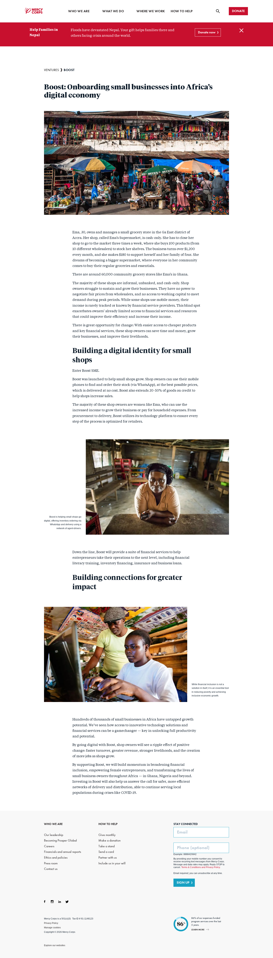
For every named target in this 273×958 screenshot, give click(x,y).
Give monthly (107, 835)
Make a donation (109, 840)
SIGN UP (183, 882)
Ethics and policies (55, 857)
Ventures (51, 70)
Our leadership (53, 835)
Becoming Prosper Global (60, 840)
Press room (51, 863)
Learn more (197, 929)
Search (218, 11)
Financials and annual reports (62, 852)
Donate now (206, 32)
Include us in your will (112, 863)
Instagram (52, 902)
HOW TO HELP (108, 824)
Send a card (106, 852)
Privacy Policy (51, 923)
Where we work (150, 11)
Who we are (79, 11)
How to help (182, 11)
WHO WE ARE (53, 824)
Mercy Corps (34, 10)
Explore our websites (54, 945)
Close (241, 30)
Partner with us (107, 857)
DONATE (238, 11)
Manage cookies (52, 927)
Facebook (45, 902)
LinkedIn (60, 902)
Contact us (50, 869)
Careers (49, 846)
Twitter (67, 902)
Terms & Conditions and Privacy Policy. (200, 867)
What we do (113, 11)
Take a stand (106, 846)
